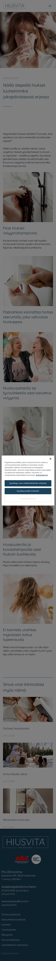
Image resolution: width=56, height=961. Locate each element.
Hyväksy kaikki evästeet (28, 491)
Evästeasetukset (28, 499)
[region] (28, 480)
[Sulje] (50, 459)
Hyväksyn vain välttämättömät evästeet (27, 483)
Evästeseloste (42, 475)
